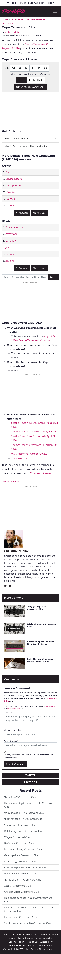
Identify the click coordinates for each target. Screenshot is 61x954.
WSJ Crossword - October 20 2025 (30, 453)
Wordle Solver (16, 3)
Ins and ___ (11, 260)
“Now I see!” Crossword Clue (20, 797)
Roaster (11, 192)
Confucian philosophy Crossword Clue (25, 867)
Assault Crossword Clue (17, 885)
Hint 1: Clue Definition (17, 138)
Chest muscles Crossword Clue (21, 891)
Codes (51, 3)
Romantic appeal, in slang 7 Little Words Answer (41, 643)
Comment (8, 712)
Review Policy (45, 938)
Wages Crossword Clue (17, 837)
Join (7, 247)
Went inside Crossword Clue (20, 873)
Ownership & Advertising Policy (42, 934)
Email (11, 741)
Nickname (13, 730)
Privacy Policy (49, 706)
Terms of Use (31, 941)
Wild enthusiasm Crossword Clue (41, 625)
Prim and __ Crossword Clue (20, 861)
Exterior (9, 254)
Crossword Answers (41, 473)
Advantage (11, 234)
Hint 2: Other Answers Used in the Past (26, 146)
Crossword (17, 19)
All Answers (22, 213)
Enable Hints (36, 80)
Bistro (8, 172)
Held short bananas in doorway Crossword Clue (28, 899)
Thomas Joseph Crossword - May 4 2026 (33, 431)
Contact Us (18, 934)
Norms (11, 205)
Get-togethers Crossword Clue (21, 855)
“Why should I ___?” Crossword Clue (24, 812)
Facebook (30, 782)
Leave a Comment (11, 481)
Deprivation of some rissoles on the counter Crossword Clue (29, 909)
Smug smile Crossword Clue (20, 825)
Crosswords (36, 3)
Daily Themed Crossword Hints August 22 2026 (40, 660)
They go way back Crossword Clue (36, 607)
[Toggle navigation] (55, 11)
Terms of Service (13, 708)
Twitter (30, 775)
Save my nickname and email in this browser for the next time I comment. (28, 756)
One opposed (13, 185)
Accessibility (46, 941)
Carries (11, 198)
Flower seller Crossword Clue (20, 917)
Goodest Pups (45, 945)
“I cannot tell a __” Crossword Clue (23, 819)
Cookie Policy (14, 938)
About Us (7, 934)
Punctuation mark (15, 227)
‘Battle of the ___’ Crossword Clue (22, 879)
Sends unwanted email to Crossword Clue (27, 923)
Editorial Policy (16, 941)
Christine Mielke (12, 32)
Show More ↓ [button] (19, 458)
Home (5, 19)
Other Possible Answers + (30, 86)
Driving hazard (13, 178)
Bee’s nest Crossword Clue (19, 843)
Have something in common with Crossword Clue (29, 805)
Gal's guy (10, 240)
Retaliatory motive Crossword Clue (23, 831)
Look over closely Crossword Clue (23, 849)
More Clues (39, 213)
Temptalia (31, 945)
